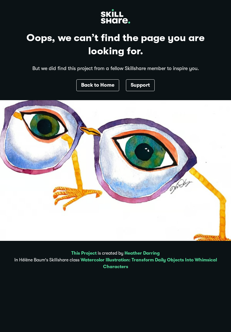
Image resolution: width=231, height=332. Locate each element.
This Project (84, 253)
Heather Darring (142, 253)
